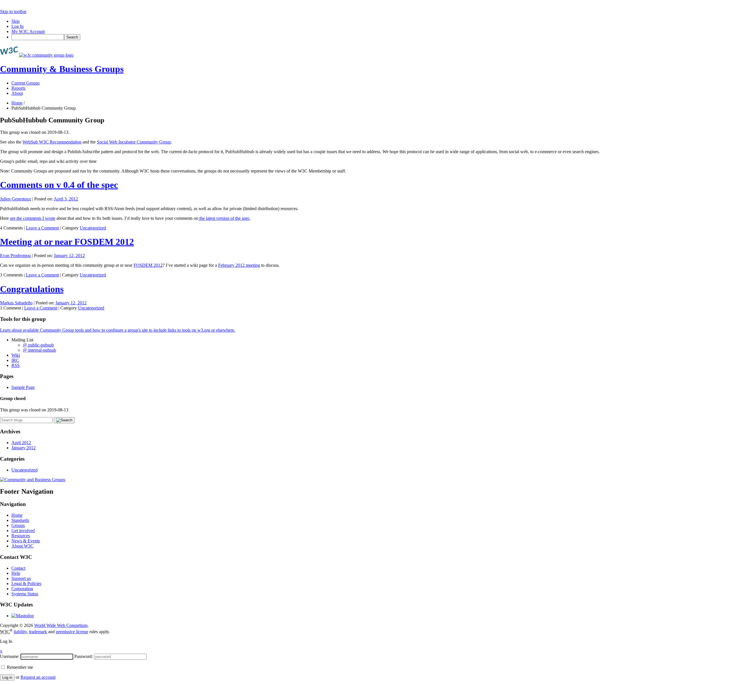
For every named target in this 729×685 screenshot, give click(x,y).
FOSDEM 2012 (148, 265)
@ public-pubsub (38, 344)
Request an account (38, 677)
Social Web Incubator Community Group (134, 142)
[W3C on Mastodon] (22, 615)
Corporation (22, 588)
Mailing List (22, 339)
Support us (21, 578)
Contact (18, 568)
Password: (83, 656)
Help (15, 573)
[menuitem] (370, 37)
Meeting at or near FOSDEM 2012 (67, 242)
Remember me (19, 667)
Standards (20, 520)
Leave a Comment (42, 227)
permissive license (72, 631)
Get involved (23, 530)
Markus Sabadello (16, 302)
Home (16, 103)
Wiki (15, 355)
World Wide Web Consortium (60, 625)
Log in (7, 677)
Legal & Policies (26, 583)
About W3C (22, 546)
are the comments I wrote (32, 218)
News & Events (25, 540)
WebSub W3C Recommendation (51, 142)
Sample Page (23, 387)
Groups (18, 525)
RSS (15, 365)
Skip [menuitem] (15, 21)
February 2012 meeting (239, 265)
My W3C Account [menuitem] (28, 31)
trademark (38, 631)
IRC (15, 360)
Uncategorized (93, 227)
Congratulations (32, 289)
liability (20, 631)
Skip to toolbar (13, 11)
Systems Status (24, 593)
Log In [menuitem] (17, 26)
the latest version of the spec (224, 218)
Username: (9, 656)
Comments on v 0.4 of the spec (59, 185)
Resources (20, 535)
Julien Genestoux (15, 198)
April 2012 (21, 442)
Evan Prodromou (15, 255)
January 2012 (23, 447)
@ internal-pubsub (39, 350)
